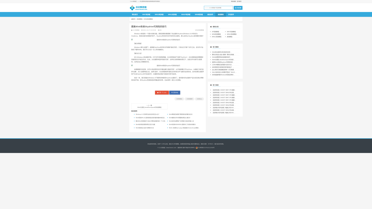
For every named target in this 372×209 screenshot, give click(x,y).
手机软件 (231, 14)
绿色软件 (210, 14)
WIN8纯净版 (199, 14)
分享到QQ (199, 99)
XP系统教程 (215, 31)
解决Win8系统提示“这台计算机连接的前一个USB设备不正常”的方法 (156, 121)
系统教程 (221, 14)
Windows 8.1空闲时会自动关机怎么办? (147, 114)
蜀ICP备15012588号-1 (189, 147)
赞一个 (162, 92)
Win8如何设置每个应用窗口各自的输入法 (181, 121)
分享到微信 (179, 99)
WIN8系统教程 (148, 19)
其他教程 (229, 36)
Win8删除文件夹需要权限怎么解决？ (180, 117)
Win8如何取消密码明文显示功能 (145, 124)
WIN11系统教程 (216, 36)
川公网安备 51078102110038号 (206, 147)
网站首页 (135, 14)
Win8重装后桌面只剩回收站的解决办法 (180, 114)
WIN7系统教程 (231, 31)
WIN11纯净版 (172, 14)
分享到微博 (189, 99)
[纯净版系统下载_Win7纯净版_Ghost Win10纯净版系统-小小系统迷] (144, 8)
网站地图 (233, 1)
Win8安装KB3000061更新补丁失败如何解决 (182, 124)
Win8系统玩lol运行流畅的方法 (145, 128)
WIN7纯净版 (146, 14)
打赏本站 (175, 92)
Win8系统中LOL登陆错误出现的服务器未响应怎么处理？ (153, 117)
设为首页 (239, 1)
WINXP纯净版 (185, 14)
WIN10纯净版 (159, 14)
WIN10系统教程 (231, 34)
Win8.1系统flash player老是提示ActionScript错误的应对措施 (187, 128)
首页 (134, 19)
